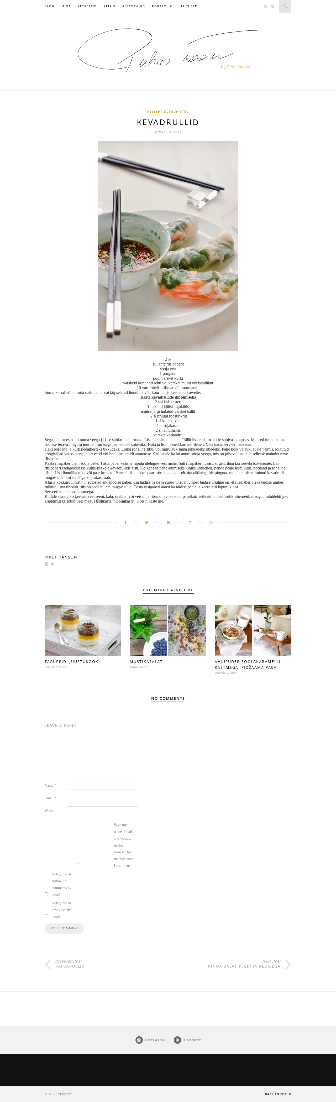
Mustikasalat (146, 661)
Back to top (276, 1094)
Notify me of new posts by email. (61, 910)
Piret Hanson (61, 557)
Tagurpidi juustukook (71, 661)
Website (50, 811)
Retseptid (87, 6)
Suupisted (179, 111)
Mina (66, 6)
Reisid (110, 6)
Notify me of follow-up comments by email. (61, 884)
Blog (50, 6)
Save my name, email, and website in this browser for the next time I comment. (123, 845)
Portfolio (162, 6)
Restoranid (133, 6)
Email (50, 798)
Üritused (189, 6)
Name (50, 785)
